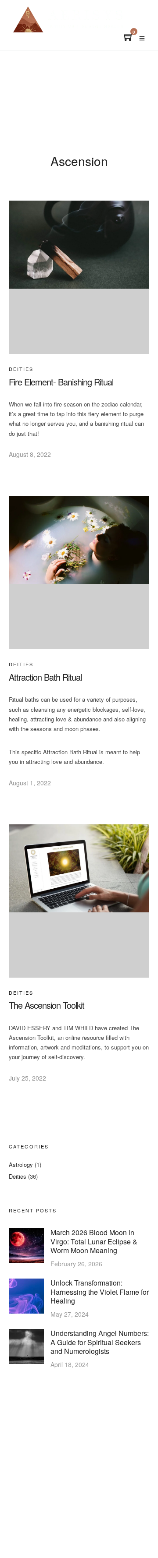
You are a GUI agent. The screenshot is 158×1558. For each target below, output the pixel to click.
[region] (79, 1477)
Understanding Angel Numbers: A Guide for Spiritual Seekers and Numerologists (99, 1342)
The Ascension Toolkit (46, 1005)
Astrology (21, 1164)
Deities (21, 368)
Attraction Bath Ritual (45, 677)
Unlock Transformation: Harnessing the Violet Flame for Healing (99, 1292)
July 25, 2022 (27, 1078)
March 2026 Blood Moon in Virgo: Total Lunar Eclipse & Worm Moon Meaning (93, 1241)
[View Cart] (128, 38)
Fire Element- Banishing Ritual (61, 381)
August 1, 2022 (30, 782)
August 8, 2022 (30, 454)
